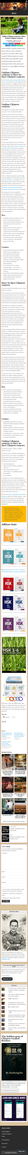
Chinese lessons (11, 821)
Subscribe (22, 1151)
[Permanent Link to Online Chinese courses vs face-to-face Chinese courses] (14, 26)
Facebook (11, 43)
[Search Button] (26, 1)
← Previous (13, 826)
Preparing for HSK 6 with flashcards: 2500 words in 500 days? (7, 795)
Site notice (4, 1143)
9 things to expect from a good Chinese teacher (6, 743)
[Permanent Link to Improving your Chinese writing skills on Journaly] (20, 785)
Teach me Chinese (6, 1134)
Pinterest (18, 43)
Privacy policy (5, 1139)
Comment (5, 853)
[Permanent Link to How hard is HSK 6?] (8, 806)
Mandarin (23, 821)
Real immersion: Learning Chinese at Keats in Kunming (19, 735)
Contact (4, 1147)
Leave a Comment (12, 41)
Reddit (23, 43)
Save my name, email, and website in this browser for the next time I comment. (13, 890)
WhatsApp (20, 45)
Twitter (6, 43)
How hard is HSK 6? (8, 815)
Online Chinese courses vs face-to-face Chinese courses (14, 37)
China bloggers (6, 1131)
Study (19, 41)
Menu (15, 13)
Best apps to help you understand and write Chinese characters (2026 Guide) (7, 773)
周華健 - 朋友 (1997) (13, 998)
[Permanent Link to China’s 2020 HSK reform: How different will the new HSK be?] (20, 806)
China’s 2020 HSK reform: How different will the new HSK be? (20, 816)
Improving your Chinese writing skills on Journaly (20, 795)
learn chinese (17, 821)
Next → (12, 835)
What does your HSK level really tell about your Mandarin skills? (20, 772)
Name (4, 871)
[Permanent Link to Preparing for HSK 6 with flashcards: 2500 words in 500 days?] (8, 785)
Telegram (14, 45)
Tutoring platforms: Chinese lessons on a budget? (7, 735)
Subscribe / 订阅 (7, 979)
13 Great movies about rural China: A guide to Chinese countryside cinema (17, 990)
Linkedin (8, 45)
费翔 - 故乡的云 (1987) (13, 1007)
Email (4, 877)
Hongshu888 (9, 40)
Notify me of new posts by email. (11, 898)
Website (4, 882)
